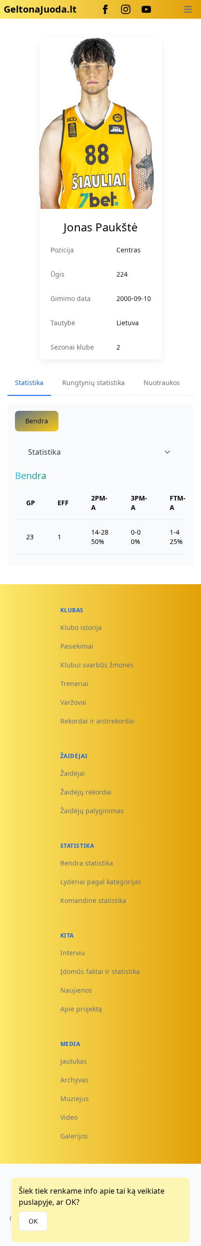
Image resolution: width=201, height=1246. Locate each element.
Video (69, 1117)
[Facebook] (105, 9)
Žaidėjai (72, 773)
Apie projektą (81, 1008)
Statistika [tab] (29, 382)
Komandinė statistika (93, 900)
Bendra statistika (86, 863)
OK (33, 1221)
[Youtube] (146, 9)
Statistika (44, 452)
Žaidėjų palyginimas (92, 810)
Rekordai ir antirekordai (97, 720)
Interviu (72, 952)
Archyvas (74, 1079)
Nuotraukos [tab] (162, 382)
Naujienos (76, 990)
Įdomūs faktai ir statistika (100, 971)
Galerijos (74, 1135)
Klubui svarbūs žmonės (97, 664)
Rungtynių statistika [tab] (93, 382)
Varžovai (73, 702)
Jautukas (73, 1061)
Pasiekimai (76, 646)
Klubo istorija (81, 627)
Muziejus (74, 1098)
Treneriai (74, 683)
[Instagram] (125, 9)
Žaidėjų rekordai (86, 792)
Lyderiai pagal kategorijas (100, 881)
